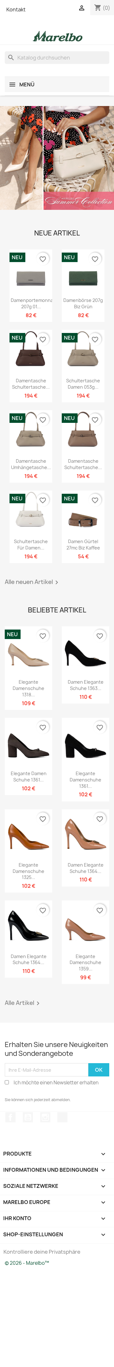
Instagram (45, 1117)
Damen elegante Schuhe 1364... (86, 868)
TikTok (62, 1117)
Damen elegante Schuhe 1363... (86, 685)
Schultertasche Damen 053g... (83, 384)
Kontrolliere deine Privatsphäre (41, 1251)
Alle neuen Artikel (32, 582)
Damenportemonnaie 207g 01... (34, 303)
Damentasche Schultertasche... (31, 384)
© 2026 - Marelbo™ (27, 1263)
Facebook (10, 1117)
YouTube (28, 1117)
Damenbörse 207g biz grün (83, 303)
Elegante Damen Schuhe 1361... (29, 776)
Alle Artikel (23, 1003)
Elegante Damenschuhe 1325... (28, 871)
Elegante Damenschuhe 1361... (85, 779)
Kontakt (16, 9)
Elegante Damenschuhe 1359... (85, 962)
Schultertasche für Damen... (31, 544)
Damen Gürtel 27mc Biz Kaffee (83, 544)
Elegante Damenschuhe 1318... (28, 688)
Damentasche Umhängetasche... (31, 464)
